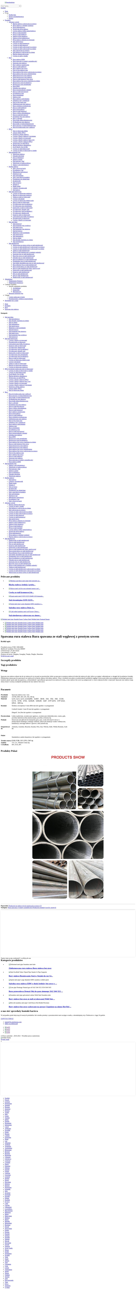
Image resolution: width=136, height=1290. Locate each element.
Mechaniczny (17, 291)
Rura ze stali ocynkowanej (21, 202)
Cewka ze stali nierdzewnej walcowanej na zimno (28, 249)
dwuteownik (17, 181)
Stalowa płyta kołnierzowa (21, 38)
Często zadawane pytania (17, 297)
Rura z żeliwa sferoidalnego (21, 113)
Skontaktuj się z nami (11, 300)
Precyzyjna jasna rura (19, 102)
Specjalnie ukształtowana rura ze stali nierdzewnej (28, 263)
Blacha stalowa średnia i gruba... (22, 585)
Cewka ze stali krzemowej (21, 43)
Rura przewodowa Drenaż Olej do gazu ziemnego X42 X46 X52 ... (36, 991)
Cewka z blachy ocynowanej (22, 138)
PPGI (10, 129)
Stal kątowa (16, 190)
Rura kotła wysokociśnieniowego (23, 124)
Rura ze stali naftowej (19, 66)
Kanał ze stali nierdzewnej (21, 272)
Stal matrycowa (18, 227)
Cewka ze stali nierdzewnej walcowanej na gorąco (29, 247)
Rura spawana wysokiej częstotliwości (25, 61)
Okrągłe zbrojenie (18, 156)
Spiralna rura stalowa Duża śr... (22, 608)
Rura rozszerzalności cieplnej (22, 90)
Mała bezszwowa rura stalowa (22, 75)
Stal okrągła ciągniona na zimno (23, 240)
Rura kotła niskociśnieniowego (22, 120)
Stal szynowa (17, 183)
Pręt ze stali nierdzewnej (20, 274)
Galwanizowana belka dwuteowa (23, 216)
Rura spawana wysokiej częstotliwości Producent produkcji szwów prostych (32, 907)
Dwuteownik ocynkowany (21, 218)
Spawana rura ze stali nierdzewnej (23, 254)
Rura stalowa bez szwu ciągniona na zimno (26, 81)
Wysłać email (5, 1039)
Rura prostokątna (18, 95)
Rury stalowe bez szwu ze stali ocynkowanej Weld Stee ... (32, 999)
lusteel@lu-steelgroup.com (13, 1022)
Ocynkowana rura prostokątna (22, 206)
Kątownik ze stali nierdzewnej (22, 270)
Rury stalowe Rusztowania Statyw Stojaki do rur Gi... (31, 976)
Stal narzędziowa (18, 241)
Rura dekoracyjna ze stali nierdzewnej (25, 265)
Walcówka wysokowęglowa (22, 163)
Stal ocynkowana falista (20, 131)
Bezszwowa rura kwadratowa (22, 83)
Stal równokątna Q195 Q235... (21, 600)
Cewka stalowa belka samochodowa (24, 31)
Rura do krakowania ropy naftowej (24, 127)
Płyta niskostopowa (19, 27)
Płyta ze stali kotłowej (19, 34)
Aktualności (8, 279)
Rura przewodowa (18, 109)
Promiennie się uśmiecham (21, 179)
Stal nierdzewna (14, 243)
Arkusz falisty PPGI (19, 133)
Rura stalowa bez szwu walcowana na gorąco (27, 72)
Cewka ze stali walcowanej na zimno (24, 49)
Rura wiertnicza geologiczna (22, 106)
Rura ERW (16, 86)
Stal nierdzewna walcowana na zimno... (25, 615)
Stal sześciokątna (18, 175)
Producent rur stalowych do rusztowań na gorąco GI (25, 906)
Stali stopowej (17, 224)
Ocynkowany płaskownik (21, 213)
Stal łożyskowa (17, 231)
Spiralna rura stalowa (19, 88)
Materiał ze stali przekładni (21, 233)
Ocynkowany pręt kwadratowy (22, 211)
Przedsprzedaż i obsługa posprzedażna (21, 299)
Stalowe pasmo (17, 159)
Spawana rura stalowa (20, 63)
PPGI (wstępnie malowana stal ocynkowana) (19, 369)
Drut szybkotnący (18, 158)
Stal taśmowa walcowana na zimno (24, 52)
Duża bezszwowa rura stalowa (22, 77)
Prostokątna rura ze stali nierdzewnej (24, 261)
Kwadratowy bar (18, 170)
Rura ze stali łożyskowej (20, 115)
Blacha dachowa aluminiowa (22, 145)
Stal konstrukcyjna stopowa (21, 229)
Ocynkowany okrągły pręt (21, 209)
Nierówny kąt (17, 174)
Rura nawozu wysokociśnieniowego (24, 125)
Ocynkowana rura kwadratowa (22, 204)
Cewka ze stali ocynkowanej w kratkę (25, 150)
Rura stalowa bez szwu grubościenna (24, 74)
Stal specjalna (13, 222)
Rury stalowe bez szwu (20, 68)
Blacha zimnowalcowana (21, 54)
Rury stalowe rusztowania (21, 65)
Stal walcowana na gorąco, (21, 50)
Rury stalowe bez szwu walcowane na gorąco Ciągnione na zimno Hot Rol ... (40, 1007)
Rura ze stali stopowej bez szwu (23, 79)
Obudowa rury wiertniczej (21, 100)
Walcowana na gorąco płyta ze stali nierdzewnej (28, 245)
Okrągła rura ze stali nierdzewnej (23, 258)
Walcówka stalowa (19, 154)
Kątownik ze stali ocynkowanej (23, 208)
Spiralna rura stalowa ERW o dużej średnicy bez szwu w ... (33, 984)
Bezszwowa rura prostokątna (22, 84)
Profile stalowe (13, 166)
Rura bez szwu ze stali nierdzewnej (24, 256)
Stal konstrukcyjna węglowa (22, 225)
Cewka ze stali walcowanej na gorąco (24, 47)
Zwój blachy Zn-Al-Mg (20, 147)
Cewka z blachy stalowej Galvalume (24, 136)
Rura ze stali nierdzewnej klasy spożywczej (26, 268)
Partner (11, 18)
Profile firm (12, 15)
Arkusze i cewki (14, 22)
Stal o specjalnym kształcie (21, 177)
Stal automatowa (18, 236)
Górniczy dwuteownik (20, 188)
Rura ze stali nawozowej (20, 91)
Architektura (17, 288)
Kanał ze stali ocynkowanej (21, 215)
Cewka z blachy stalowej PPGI (22, 141)
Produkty (8, 20)
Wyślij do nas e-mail (7, 656)
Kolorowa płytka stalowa (21, 134)
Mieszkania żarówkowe (20, 172)
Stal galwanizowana (15, 191)
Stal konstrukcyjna (14, 152)
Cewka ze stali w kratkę (20, 56)
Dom (6, 11)
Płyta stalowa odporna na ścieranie (23, 40)
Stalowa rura (17, 97)
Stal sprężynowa (18, 41)
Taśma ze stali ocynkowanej (21, 197)
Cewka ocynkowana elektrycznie (23, 200)
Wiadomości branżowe (16, 283)
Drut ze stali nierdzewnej (20, 275)
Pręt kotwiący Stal (18, 161)
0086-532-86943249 (11, 1024)
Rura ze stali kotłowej (19, 108)
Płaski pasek (17, 186)
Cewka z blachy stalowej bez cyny (24, 140)
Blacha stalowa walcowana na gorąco (24, 24)
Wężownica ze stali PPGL (21, 143)
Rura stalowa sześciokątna (21, 99)
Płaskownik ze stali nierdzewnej (23, 277)
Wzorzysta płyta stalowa (20, 29)
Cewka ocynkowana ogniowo (22, 193)
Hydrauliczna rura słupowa (21, 122)
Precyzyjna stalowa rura (20, 70)
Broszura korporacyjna (16, 293)
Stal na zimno (17, 238)
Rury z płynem (17, 118)
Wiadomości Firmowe (16, 281)
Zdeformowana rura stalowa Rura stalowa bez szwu (30, 968)
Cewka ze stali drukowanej (21, 149)
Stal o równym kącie (19, 168)
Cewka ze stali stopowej (20, 45)
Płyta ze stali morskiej (19, 33)
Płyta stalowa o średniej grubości (23, 25)
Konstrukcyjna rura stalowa (21, 116)
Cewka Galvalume (18, 199)
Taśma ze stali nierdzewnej (21, 250)
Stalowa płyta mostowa (20, 36)
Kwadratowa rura (18, 93)
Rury (10, 58)
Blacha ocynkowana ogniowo (22, 195)
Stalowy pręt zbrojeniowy (21, 165)
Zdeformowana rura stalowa (21, 104)
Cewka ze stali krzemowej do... (21, 592)
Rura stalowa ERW (19, 59)
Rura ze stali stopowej (20, 111)
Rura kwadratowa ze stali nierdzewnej (25, 259)
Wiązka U (16, 184)
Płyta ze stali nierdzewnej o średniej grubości (27, 252)
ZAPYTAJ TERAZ (7, 1018)
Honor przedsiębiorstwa (16, 16)
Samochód (16, 290)
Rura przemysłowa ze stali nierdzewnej (25, 266)
